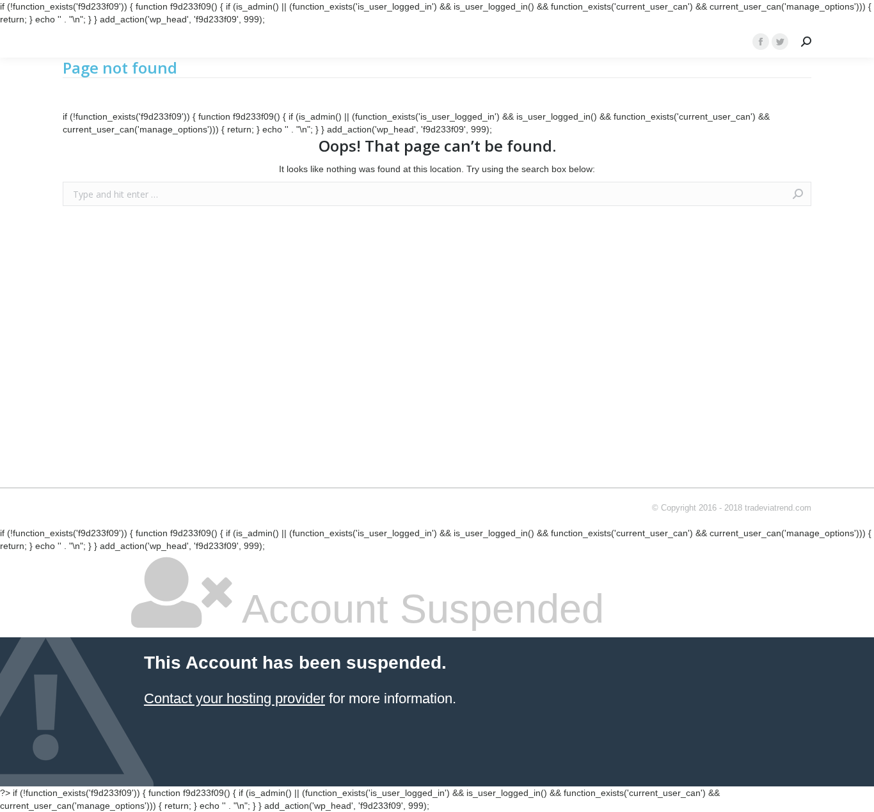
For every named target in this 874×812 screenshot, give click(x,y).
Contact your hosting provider (234, 698)
